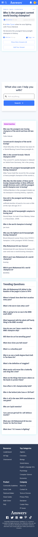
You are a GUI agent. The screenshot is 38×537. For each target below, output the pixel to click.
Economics (23, 478)
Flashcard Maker (8, 493)
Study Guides (7, 497)
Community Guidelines (10, 486)
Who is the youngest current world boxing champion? (18, 14)
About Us (23, 486)
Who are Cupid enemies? (12, 407)
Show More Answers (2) (19, 42)
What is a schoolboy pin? (12, 349)
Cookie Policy (24, 504)
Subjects (5, 9)
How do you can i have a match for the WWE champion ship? (17, 329)
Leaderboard (7, 452)
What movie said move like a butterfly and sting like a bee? (17, 371)
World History (24, 463)
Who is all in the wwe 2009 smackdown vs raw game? (19, 399)
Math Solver (7, 501)
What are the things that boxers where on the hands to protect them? (18, 379)
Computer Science (26, 474)
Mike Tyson (10, 24)
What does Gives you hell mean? (15, 343)
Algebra (22, 452)
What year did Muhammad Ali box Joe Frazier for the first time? (17, 422)
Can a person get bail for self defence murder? (17, 414)
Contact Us (23, 489)
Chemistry (23, 456)
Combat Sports (19, 9)
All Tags (5, 456)
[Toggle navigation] (3, 2)
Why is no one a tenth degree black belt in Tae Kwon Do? (18, 356)
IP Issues (23, 508)
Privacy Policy (24, 497)
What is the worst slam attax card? (16, 306)
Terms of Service (25, 493)
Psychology (23, 471)
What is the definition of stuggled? (16, 363)
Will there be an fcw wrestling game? (17, 337)
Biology (22, 459)
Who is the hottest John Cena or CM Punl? (18, 392)
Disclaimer (23, 501)
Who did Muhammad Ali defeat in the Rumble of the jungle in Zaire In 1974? (17, 290)
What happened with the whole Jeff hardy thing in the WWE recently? (18, 321)
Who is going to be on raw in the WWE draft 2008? (17, 313)
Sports (11, 9)
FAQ (4, 504)
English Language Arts (27, 467)
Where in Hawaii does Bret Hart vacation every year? (18, 298)
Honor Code (7, 489)
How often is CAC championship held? (17, 386)
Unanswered (7, 459)
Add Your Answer (19, 47)
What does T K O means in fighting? (16, 429)
